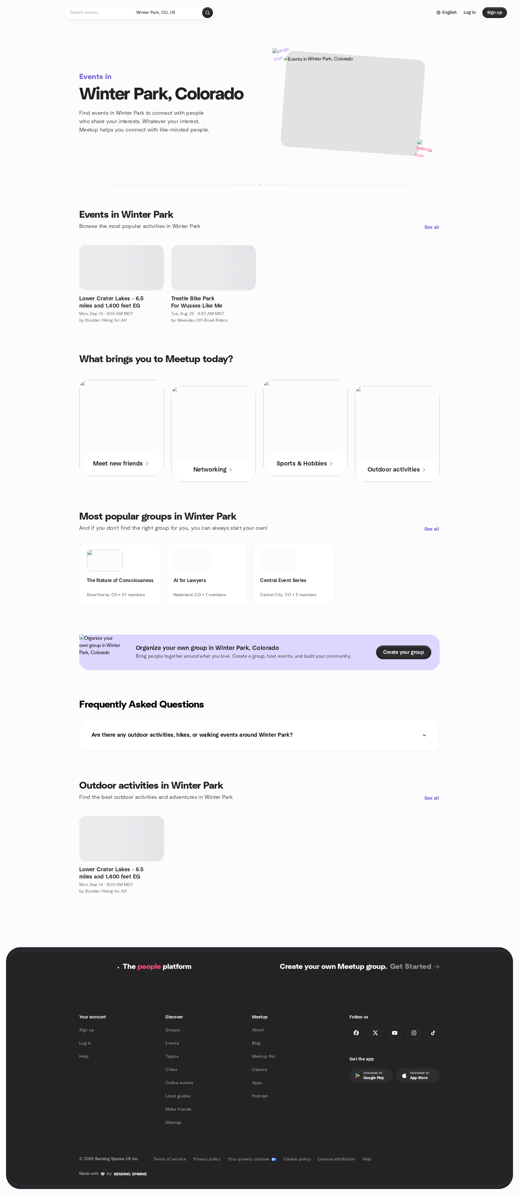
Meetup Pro (263, 1056)
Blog (256, 1043)
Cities (171, 1070)
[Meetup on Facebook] (356, 1032)
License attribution (336, 1159)
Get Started (410, 966)
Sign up (86, 1030)
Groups (172, 1030)
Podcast (260, 1096)
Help (84, 1056)
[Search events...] (207, 12)
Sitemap (173, 1123)
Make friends (178, 1109)
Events (172, 1043)
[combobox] (166, 13)
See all (431, 227)
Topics (172, 1056)
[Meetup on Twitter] (375, 1032)
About (258, 1030)
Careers (260, 1070)
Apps (257, 1083)
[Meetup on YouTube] (394, 1032)
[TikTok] (433, 1032)
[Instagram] (413, 1032)
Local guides (177, 1096)
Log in (85, 1043)
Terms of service (169, 1159)
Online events (179, 1083)
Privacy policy (207, 1159)
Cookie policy (297, 1159)
